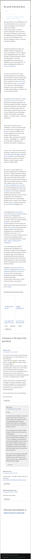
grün (6, 326)
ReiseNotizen (9, 18)
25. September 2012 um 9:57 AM (10, 492)
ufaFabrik (6, 223)
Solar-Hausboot (12, 227)
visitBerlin (10, 204)
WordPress (22, 557)
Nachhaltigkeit (15, 17)
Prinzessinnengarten (9, 66)
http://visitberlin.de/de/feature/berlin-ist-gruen (14, 480)
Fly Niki (19, 271)
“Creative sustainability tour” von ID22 (14, 185)
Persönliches (21, 17)
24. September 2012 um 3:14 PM (13, 409)
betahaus (6, 131)
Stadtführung (8, 329)
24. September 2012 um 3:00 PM (10, 352)
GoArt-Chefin (21, 81)
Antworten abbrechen (16, 512)
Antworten (7, 400)
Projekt (20, 326)
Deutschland (9, 17)
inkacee (5, 350)
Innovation (12, 326)
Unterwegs (17, 18)
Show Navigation (24, 8)
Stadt (14, 18)
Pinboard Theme (13, 557)
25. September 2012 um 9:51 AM (10, 473)
